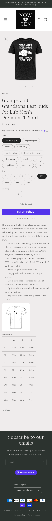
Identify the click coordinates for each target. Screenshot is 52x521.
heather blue (12, 153)
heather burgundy (34, 153)
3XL (8, 183)
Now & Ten (15, 511)
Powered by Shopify (27, 511)
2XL (42, 176)
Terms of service (34, 515)
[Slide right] (32, 87)
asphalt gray (32, 141)
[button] (5, 20)
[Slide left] (20, 87)
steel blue (26, 165)
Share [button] (7, 410)
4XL (17, 182)
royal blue (10, 165)
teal (39, 165)
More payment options (26, 218)
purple (27, 160)
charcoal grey (11, 140)
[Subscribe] (43, 462)
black (7, 147)
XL (33, 177)
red (37, 159)
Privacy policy (19, 515)
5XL (28, 182)
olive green (10, 159)
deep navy (22, 147)
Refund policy (42, 511)
